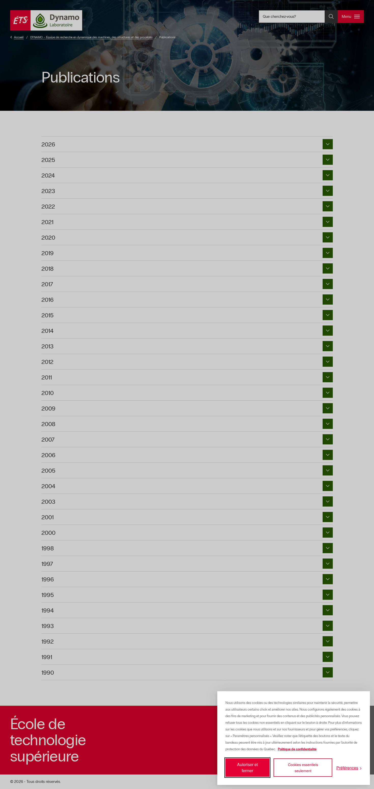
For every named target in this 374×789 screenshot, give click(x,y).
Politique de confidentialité (297, 749)
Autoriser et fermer (247, 767)
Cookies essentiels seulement (303, 767)
